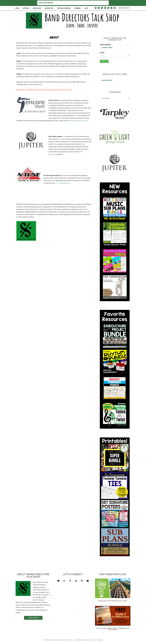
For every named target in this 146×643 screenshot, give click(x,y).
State (102, 52)
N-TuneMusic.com (63, 183)
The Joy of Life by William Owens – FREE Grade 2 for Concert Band (112, 629)
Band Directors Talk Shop (73, 20)
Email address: (105, 44)
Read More (33, 617)
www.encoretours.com (79, 120)
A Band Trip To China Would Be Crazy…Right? (112, 601)
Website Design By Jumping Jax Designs (89, 640)
